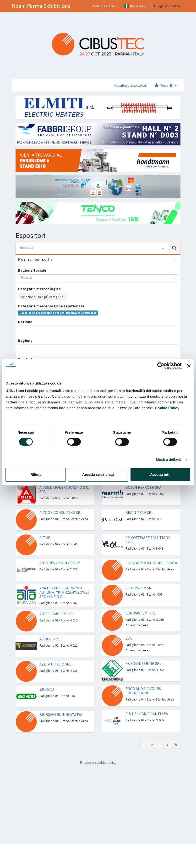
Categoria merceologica (39, 288)
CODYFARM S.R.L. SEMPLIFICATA (151, 562)
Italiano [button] (136, 6)
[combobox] (92, 248)
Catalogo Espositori (130, 85)
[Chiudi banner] (189, 365)
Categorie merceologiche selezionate (51, 306)
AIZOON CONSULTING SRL (60, 512)
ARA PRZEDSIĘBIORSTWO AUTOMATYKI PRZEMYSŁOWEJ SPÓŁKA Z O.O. (64, 592)
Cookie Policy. (167, 408)
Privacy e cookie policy (98, 762)
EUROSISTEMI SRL (140, 613)
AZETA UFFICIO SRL (55, 664)
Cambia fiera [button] (103, 6)
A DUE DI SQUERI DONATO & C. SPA (64, 489)
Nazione (25, 321)
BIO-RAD (46, 689)
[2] (175, 745)
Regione (25, 340)
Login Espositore (168, 6)
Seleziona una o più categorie (42, 297)
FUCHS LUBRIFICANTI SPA (146, 713)
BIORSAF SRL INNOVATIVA (60, 714)
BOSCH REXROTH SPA (143, 487)
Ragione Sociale (32, 270)
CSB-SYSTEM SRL (139, 588)
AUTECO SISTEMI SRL (57, 613)
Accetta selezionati (98, 474)
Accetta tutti (160, 474)
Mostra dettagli (168, 459)
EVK (128, 638)
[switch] (74, 442)
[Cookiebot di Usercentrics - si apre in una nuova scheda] (161, 365)
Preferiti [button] (166, 85)
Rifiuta (35, 474)
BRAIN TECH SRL (139, 512)
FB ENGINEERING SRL (143, 663)
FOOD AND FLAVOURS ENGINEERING (143, 690)
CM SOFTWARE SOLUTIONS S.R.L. (147, 539)
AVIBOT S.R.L (49, 639)
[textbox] (20, 330)
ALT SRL (45, 537)
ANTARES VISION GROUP (59, 562)
